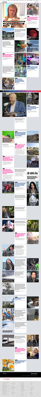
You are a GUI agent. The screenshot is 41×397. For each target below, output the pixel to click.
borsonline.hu (22, 395)
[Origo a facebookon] (31, 373)
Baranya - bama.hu (4, 384)
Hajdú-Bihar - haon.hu (5, 389)
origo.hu (13, 389)
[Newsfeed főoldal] (4, 373)
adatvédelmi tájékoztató (24, 375)
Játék (33, 0)
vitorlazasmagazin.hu (23, 390)
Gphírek (23, 0)
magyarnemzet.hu (14, 387)
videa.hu (31, 389)
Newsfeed (14, 0)
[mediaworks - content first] (6, 379)
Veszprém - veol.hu (14, 383)
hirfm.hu (31, 394)
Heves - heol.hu (4, 390)
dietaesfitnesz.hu (23, 389)
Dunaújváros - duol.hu (5, 387)
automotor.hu (22, 384)
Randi (27, 0)
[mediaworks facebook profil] (35, 379)
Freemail (17, 0)
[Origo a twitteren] (32, 373)
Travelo (20, 0)
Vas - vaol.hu (13, 382)
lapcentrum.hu (31, 390)
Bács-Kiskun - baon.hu (5, 383)
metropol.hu (31, 383)
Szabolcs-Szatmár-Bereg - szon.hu (6, 394)
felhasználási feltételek (28, 375)
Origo (3, 0)
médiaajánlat (37, 375)
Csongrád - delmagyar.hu (5, 386)
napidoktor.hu (22, 387)
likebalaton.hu (22, 386)
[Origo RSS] (36, 373)
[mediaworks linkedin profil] (37, 379)
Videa (11, 0)
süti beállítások (32, 375)
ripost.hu (31, 382)
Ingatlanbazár (30, 0)
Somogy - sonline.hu (5, 393)
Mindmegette (9, 0)
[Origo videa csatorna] (35, 373)
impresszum (34, 375)
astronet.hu (22, 383)
